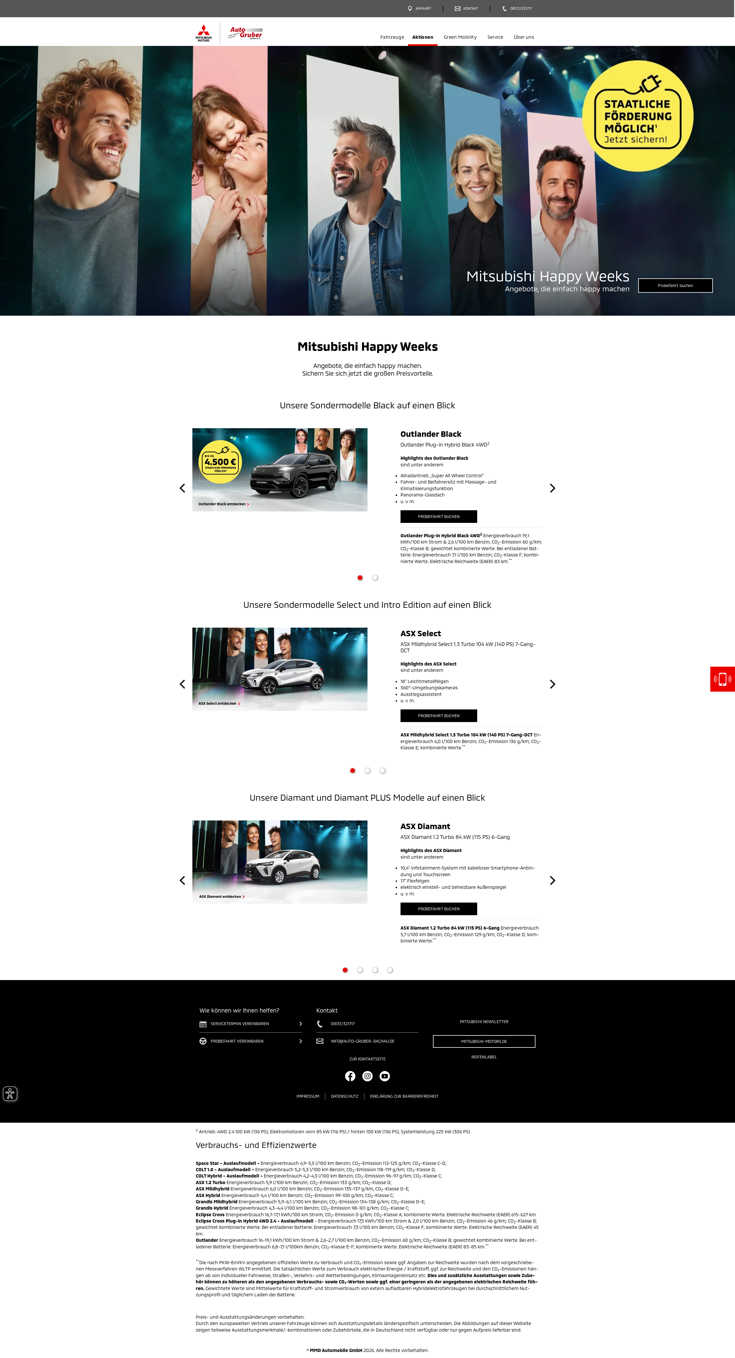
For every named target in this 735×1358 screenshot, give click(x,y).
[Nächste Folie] (553, 488)
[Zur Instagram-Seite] (367, 1076)
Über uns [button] (524, 37)
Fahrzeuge (392, 37)
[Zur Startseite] (239, 33)
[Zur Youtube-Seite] (385, 1076)
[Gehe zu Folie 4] (390, 970)
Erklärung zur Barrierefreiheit (404, 1096)
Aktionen (422, 37)
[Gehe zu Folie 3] (382, 770)
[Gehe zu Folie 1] (360, 577)
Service (495, 37)
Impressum (308, 1096)
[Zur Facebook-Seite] (350, 1076)
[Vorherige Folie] (182, 488)
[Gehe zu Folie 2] (375, 577)
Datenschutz (344, 1096)
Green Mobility (460, 37)
